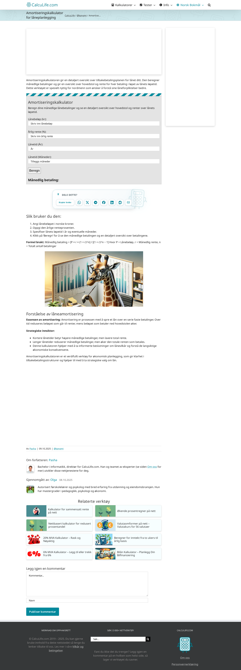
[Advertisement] (94, 52)
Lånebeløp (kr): (37, 119)
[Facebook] (103, 202)
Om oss (152, 467)
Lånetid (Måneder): (39, 157)
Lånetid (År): (35, 144)
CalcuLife (70, 15)
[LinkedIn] (112, 202)
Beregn (34, 170)
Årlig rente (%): (37, 132)
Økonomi (82, 15)
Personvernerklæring (185, 664)
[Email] (128, 202)
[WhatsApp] (79, 202)
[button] (209, 5)
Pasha (33, 448)
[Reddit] (120, 202)
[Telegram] (95, 202)
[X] (87, 202)
